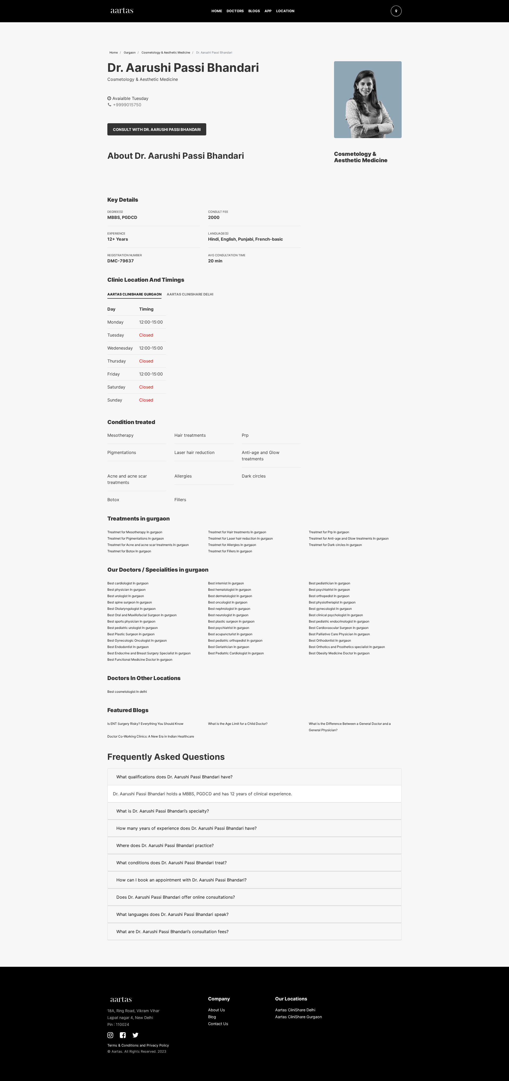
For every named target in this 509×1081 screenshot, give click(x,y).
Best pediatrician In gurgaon (329, 583)
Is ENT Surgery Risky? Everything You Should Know (145, 724)
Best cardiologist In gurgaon (127, 583)
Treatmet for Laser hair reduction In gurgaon (240, 538)
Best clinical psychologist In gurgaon (336, 615)
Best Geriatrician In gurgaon (228, 647)
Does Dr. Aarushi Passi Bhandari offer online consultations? (175, 897)
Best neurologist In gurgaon (228, 615)
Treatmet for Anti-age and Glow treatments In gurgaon (349, 538)
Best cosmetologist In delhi (127, 692)
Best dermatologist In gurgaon (230, 596)
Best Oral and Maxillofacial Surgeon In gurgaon (142, 615)
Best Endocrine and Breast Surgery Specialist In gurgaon (149, 653)
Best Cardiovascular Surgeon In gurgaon (338, 628)
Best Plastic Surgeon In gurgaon (131, 634)
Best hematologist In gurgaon (229, 590)
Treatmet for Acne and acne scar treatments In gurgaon (148, 545)
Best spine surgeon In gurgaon (129, 602)
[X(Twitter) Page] (135, 1035)
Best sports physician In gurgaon (131, 621)
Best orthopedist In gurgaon (329, 596)
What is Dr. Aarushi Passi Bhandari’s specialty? (162, 811)
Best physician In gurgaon (126, 590)
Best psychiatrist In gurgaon (329, 590)
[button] (384, 11)
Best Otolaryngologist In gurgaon (131, 609)
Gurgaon (129, 52)
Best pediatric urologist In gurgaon (132, 628)
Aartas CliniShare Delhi (190, 294)
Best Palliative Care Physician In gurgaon (339, 634)
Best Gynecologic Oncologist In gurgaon (137, 640)
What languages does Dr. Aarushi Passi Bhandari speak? (172, 914)
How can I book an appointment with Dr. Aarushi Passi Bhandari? (181, 880)
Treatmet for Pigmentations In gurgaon (135, 538)
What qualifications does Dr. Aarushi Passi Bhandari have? (174, 776)
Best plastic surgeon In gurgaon (231, 621)
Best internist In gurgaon (226, 583)
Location (285, 11)
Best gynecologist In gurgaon (330, 609)
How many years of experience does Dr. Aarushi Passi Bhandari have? (186, 828)
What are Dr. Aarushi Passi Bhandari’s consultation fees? (172, 931)
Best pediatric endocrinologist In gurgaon (339, 621)
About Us (216, 1010)
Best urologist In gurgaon (125, 596)
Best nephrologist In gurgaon (229, 609)
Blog (212, 1016)
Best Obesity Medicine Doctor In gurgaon (339, 653)
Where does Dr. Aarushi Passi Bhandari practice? (165, 845)
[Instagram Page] (110, 1035)
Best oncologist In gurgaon (227, 602)
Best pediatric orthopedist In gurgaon (235, 640)
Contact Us (218, 1023)
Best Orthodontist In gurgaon (330, 640)
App (268, 11)
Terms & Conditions (123, 1045)
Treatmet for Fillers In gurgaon (230, 551)
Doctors (235, 11)
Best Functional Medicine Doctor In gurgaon (139, 659)
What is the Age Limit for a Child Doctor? (237, 724)
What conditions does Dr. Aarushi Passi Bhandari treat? (171, 862)
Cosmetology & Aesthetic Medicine (166, 52)
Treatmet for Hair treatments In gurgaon (237, 532)
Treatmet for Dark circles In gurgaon (335, 545)
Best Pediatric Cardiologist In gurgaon (236, 653)
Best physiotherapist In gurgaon (332, 602)
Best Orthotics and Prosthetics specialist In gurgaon (347, 647)
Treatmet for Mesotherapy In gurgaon (134, 532)
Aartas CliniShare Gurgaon (134, 294)
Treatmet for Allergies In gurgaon (232, 545)
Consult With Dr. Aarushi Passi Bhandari (157, 129)
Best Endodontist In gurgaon (128, 647)
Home (217, 11)
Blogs (254, 11)
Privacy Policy (158, 1045)
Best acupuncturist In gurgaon (230, 634)
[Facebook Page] (123, 1035)
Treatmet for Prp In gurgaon (329, 532)
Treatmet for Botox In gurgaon (129, 551)
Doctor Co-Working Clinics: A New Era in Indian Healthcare (150, 736)
